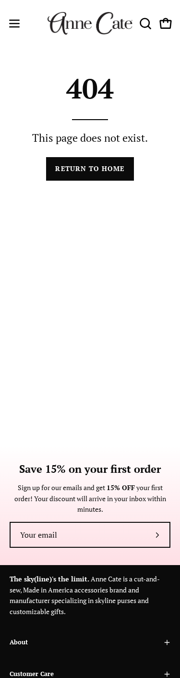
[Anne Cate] (90, 23)
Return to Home (89, 168)
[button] (144, 23)
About (19, 642)
